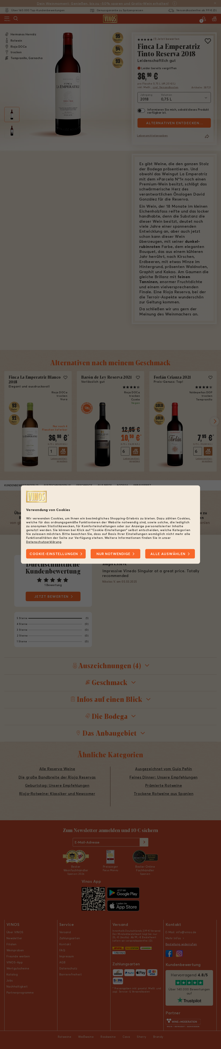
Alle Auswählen (167, 554)
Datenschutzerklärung (43, 542)
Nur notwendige (113, 554)
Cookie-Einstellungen (54, 554)
